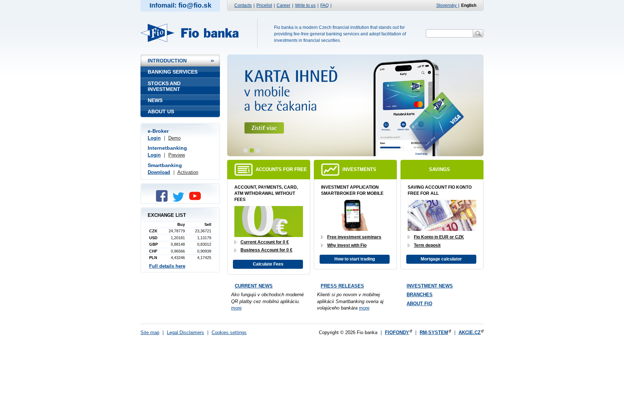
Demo (174, 138)
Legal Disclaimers (185, 332)
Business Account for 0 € (266, 250)
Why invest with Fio (347, 245)
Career (283, 5)
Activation (187, 172)
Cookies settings (229, 332)
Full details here (167, 266)
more (236, 308)
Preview (176, 155)
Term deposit (427, 245)
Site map (149, 332)
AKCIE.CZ (470, 332)
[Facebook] (163, 200)
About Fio (419, 303)
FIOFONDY (397, 332)
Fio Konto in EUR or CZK (439, 237)
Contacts (243, 5)
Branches (420, 294)
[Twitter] (180, 200)
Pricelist (264, 5)
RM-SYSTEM (434, 332)
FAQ (324, 5)
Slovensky (447, 5)
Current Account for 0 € (264, 242)
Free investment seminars (354, 237)
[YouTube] (196, 200)
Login (154, 138)
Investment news (430, 286)
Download (159, 172)
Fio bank (194, 33)
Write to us (305, 5)
